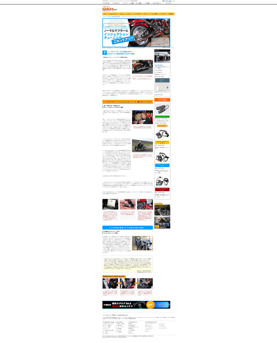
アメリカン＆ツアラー (149, 328)
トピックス (163, 13)
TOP (105, 13)
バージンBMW (161, 325)
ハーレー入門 (137, 13)
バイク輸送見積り (118, 325)
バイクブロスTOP (105, 3)
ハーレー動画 (154, 13)
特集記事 (171, 13)
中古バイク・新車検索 (106, 325)
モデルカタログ (113, 13)
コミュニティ (168, 3)
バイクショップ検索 (106, 326)
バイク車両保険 (118, 328)
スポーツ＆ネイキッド (149, 326)
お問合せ (130, 331)
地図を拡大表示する (159, 94)
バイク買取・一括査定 (119, 323)
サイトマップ (131, 333)
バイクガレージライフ (119, 326)
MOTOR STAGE (110, 47)
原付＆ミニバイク (148, 325)
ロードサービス (118, 330)
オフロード (147, 331)
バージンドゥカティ (162, 326)
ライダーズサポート (156, 3)
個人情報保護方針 (131, 325)
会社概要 (130, 323)
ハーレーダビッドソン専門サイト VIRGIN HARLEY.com (115, 315)
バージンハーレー (162, 323)
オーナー (146, 13)
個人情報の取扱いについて (133, 326)
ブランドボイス (105, 333)
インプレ (129, 13)
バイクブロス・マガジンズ (150, 323)
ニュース (124, 3)
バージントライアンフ (163, 328)
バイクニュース (105, 328)
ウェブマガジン (116, 3)
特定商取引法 (131, 328)
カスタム (122, 13)
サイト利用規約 (131, 330)
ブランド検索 (138, 3)
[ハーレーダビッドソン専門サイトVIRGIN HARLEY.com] (109, 8)
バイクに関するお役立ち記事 (108, 330)
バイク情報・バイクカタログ (108, 323)
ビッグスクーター (148, 329)
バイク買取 (147, 3)
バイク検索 (131, 3)
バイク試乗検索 (118, 331)
